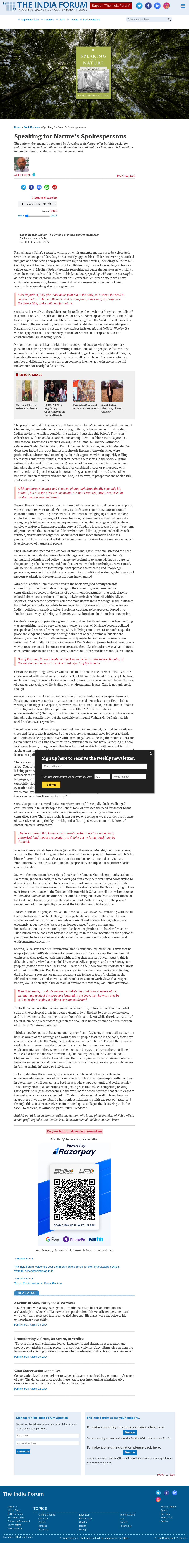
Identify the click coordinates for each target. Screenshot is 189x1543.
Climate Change (46, 1515)
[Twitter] (140, 8)
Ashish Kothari (22, 175)
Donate (130, 1432)
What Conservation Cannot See (37, 1371)
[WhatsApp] (45, 188)
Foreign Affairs (127, 1515)
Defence (42, 1526)
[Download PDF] (53, 188)
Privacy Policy (15, 1528)
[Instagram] (167, 8)
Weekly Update (169, 1506)
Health (82, 1526)
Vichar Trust (14, 1510)
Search (164, 1510)
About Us (12, 1506)
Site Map (165, 1514)
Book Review (53, 1283)
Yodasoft (181, 1538)
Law (122, 1518)
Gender (83, 1522)
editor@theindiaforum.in (39, 1270)
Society (124, 1522)
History (82, 1529)
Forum (72, 19)
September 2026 (28, 19)
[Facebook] (149, 8)
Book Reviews (32, 127)
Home (17, 127)
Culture (42, 1522)
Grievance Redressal (19, 1521)
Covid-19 (43, 1518)
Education (84, 1515)
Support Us (166, 1517)
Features (47, 19)
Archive (165, 1521)
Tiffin (60, 19)
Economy (43, 1529)
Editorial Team (15, 1514)
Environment (31, 1283)
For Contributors (90, 19)
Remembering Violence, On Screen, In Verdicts (49, 1339)
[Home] (45, 7)
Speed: (49, 211)
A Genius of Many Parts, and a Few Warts (44, 1303)
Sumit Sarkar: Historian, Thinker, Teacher (112, 408)
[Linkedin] (158, 8)
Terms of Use (14, 1525)
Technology (126, 1526)
